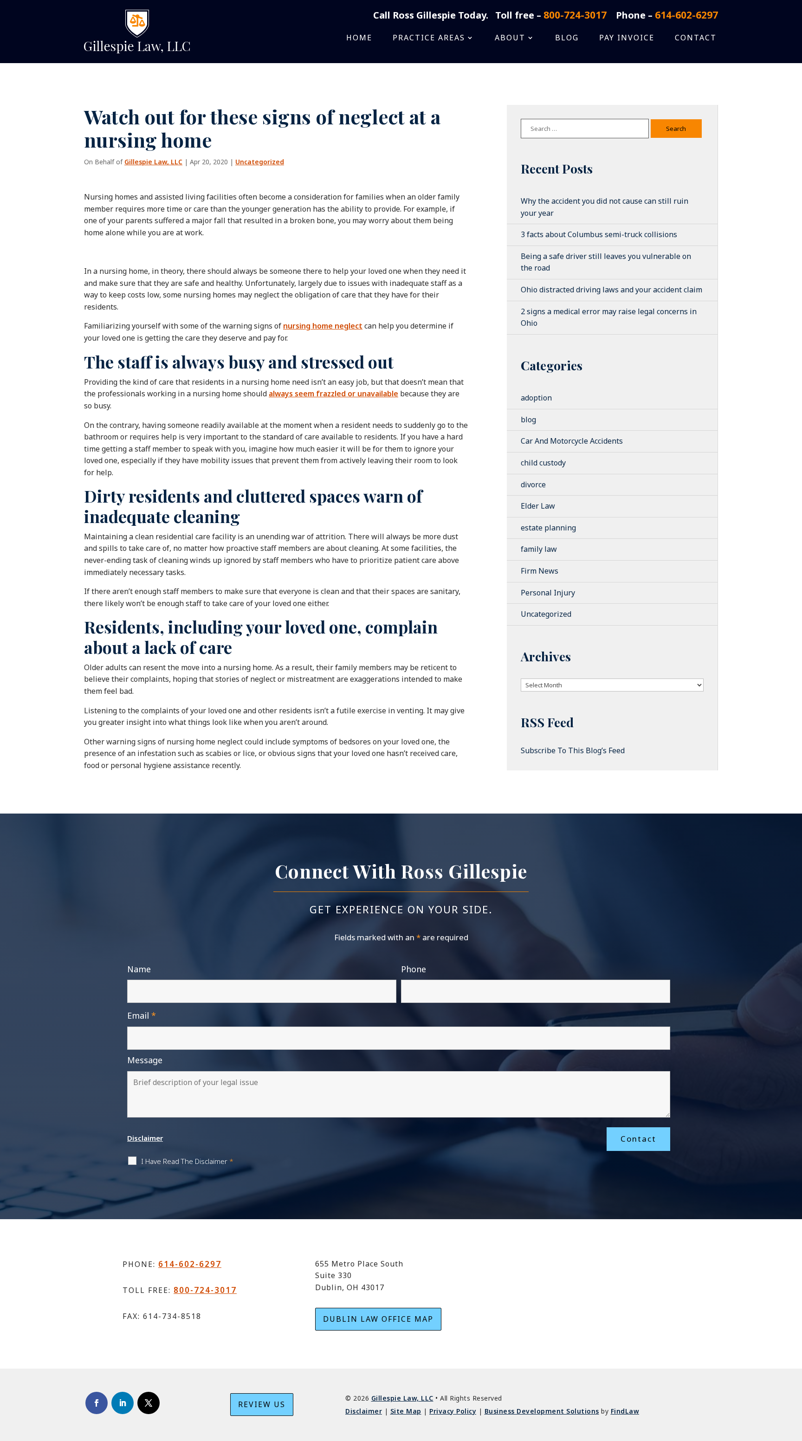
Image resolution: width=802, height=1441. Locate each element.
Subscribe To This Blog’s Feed (573, 750)
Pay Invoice (626, 38)
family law (539, 549)
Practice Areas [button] (429, 38)
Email (141, 1015)
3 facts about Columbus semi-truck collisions (599, 234)
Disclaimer (145, 1138)
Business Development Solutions (542, 1411)
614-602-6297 (686, 14)
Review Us (261, 1404)
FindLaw (625, 1411)
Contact (696, 38)
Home (359, 38)
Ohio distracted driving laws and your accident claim (611, 289)
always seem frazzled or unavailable (333, 393)
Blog (567, 38)
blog (528, 419)
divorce (533, 484)
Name (139, 969)
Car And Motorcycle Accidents (572, 441)
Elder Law (538, 506)
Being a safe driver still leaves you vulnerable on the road (606, 262)
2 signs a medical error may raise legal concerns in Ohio (609, 317)
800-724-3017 (575, 14)
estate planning (548, 528)
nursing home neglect (322, 326)
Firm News (539, 571)
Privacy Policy (452, 1411)
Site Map (405, 1411)
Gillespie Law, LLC (153, 161)
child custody (543, 463)
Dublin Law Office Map (378, 1319)
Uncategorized (259, 161)
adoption (536, 398)
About (510, 38)
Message (144, 1060)
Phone (413, 969)
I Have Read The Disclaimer (187, 1161)
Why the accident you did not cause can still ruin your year (604, 207)
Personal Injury (548, 593)
